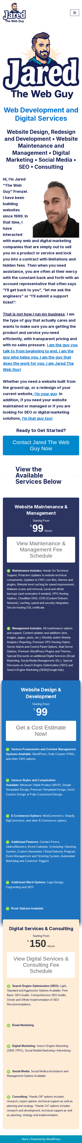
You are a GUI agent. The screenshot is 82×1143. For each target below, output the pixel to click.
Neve (25, 1139)
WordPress (53, 1139)
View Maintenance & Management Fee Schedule (41, 549)
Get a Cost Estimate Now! (41, 730)
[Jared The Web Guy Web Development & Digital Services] (14, 13)
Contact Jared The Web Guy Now (41, 445)
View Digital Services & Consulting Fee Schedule (41, 965)
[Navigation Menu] (74, 12)
